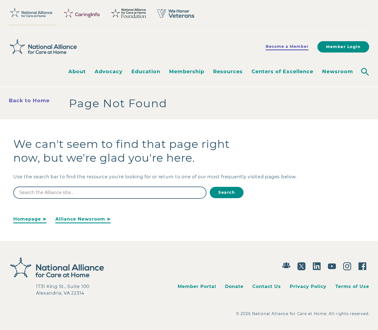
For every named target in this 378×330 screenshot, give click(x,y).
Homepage (27, 219)
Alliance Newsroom (80, 219)
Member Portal (197, 286)
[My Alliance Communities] (287, 264)
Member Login (343, 46)
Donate (234, 286)
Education (145, 72)
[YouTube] (333, 265)
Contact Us (266, 286)
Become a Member (287, 46)
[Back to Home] (43, 47)
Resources (228, 72)
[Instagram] (348, 265)
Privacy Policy (308, 286)
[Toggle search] (365, 71)
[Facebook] (363, 265)
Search (226, 192)
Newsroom (337, 72)
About (77, 72)
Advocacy (109, 72)
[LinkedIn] (318, 265)
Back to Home (29, 101)
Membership (186, 72)
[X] (302, 265)
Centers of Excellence (282, 72)
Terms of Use (352, 286)
